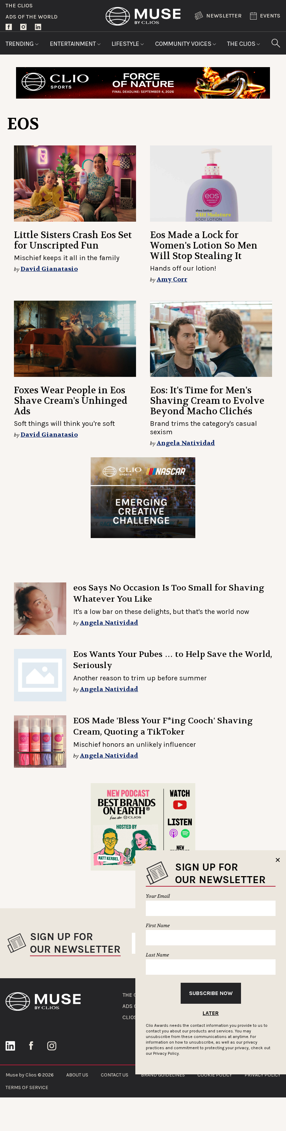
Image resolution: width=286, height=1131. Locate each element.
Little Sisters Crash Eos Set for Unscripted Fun (73, 240)
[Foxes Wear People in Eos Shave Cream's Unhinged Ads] (75, 339)
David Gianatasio (49, 269)
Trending (20, 44)
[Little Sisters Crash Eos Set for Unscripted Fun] (75, 183)
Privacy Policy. (166, 1053)
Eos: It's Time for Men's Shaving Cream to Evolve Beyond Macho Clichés (207, 401)
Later (211, 1013)
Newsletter (224, 15)
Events (270, 15)
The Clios (19, 5)
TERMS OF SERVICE (27, 1087)
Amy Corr (172, 279)
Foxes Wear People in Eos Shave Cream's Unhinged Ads (70, 401)
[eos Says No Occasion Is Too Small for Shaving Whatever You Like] (40, 608)
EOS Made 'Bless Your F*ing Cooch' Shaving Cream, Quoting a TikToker (163, 726)
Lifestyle (126, 44)
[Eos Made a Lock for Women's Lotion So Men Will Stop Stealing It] (211, 183)
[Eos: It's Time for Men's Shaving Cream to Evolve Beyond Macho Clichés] (211, 339)
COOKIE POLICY (214, 1075)
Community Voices (184, 44)
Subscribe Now (211, 993)
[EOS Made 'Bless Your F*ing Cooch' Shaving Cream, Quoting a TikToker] (40, 741)
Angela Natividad (186, 443)
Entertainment (73, 44)
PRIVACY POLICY (262, 1075)
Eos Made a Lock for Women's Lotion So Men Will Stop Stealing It (203, 245)
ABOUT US (77, 1075)
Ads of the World (32, 16)
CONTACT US (114, 1075)
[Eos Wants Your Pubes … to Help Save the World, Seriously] (40, 675)
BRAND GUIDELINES (163, 1075)
